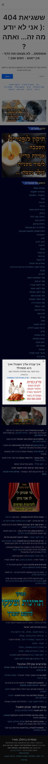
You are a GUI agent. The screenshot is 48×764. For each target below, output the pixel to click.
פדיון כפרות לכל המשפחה (18, 378)
